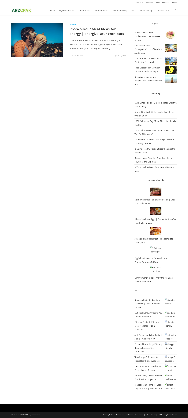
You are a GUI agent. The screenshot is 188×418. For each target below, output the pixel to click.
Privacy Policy (108, 415)
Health (174, 2)
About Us (139, 2)
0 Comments (77, 56)
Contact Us (149, 2)
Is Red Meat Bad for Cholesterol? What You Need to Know (147, 36)
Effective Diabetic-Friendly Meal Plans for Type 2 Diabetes (146, 326)
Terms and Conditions (124, 415)
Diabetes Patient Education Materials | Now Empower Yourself (147, 304)
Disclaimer (139, 415)
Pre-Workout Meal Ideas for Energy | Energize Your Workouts (97, 31)
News (158, 2)
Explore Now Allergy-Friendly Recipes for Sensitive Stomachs (148, 348)
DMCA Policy (151, 415)
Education (165, 2)
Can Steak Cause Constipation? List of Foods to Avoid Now (148, 49)
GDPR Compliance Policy (167, 415)
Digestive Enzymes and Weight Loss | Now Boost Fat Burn (148, 80)
